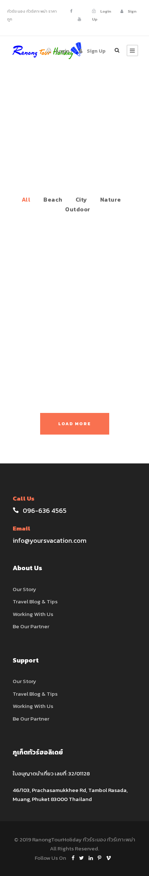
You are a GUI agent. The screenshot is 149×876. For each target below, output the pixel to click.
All (26, 199)
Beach (53, 199)
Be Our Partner (31, 626)
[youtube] (79, 19)
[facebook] (71, 11)
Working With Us (33, 614)
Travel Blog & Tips (35, 601)
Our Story (24, 589)
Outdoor (77, 209)
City (81, 199)
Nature (110, 199)
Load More (74, 424)
